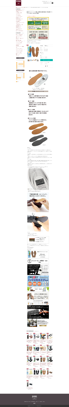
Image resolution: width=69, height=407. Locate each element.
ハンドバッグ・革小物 (19, 42)
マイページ (48, 1)
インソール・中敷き (23, 7)
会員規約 (41, 401)
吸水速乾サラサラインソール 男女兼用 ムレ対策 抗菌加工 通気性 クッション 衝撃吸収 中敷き (36, 341)
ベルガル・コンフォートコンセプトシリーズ (20, 23)
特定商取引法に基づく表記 (27, 401)
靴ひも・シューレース (19, 53)
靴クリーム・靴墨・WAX (19, 34)
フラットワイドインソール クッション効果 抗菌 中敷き (43, 353)
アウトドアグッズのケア (19, 16)
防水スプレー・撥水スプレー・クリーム (20, 38)
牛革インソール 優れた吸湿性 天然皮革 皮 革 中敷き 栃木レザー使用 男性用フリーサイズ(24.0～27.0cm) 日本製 (43, 364)
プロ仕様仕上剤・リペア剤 (19, 24)
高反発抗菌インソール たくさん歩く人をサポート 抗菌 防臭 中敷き (29, 364)
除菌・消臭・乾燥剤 (18, 40)
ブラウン (42, 52)
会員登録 (44, 1)
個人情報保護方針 (33, 401)
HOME (16, 7)
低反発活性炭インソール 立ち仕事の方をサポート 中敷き (49, 353)
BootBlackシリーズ (18, 17)
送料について (37, 401)
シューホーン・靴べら (19, 52)
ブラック (42, 53)
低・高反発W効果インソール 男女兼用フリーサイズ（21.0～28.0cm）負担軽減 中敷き (50, 363)
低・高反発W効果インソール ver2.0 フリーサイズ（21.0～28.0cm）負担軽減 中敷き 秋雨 (43, 341)
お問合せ (44, 401)
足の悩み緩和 (17, 21)
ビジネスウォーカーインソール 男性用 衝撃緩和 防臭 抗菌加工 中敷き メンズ (30, 341)
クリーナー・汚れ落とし (19, 35)
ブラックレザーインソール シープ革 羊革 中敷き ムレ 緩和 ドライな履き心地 (36, 376)
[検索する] (52, 3)
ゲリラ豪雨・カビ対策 (19, 12)
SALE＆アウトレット (19, 29)
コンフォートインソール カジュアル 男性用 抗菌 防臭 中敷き (50, 376)
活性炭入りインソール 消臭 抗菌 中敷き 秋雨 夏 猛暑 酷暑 (43, 376)
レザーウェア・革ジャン (19, 48)
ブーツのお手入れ (18, 15)
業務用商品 (17, 45)
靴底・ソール (17, 54)
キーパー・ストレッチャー (19, 49)
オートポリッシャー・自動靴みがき (20, 47)
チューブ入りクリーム (19, 28)
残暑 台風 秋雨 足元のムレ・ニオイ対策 (20, 11)
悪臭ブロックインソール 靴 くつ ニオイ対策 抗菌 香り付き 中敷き (36, 353)
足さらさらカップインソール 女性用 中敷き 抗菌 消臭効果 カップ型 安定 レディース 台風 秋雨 (30, 376)
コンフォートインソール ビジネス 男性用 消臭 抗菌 (30, 387)
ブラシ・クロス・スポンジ (19, 41)
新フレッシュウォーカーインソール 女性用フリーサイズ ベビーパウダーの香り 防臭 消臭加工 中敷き (50, 341)
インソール (19, 7)
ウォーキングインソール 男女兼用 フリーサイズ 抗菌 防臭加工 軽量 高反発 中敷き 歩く (36, 364)
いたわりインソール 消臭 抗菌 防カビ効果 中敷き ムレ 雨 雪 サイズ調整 (30, 353)
